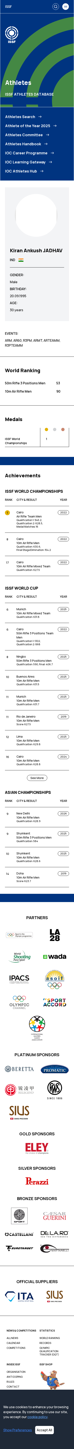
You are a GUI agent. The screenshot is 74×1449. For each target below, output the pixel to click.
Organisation (16, 1372)
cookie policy (37, 1417)
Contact (13, 1386)
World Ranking (49, 1338)
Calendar (13, 1343)
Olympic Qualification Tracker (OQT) (49, 1351)
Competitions (16, 1348)
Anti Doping (15, 1377)
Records (45, 1343)
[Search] (55, 6)
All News (12, 1338)
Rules (10, 1381)
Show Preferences (17, 1430)
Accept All (44, 1430)
